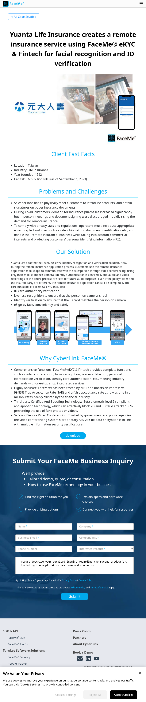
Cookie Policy (86, 580)
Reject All (95, 694)
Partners (79, 638)
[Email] (80, 658)
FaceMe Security (19, 657)
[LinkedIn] (88, 658)
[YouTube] (96, 658)
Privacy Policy (69, 580)
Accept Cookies (123, 694)
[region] (73, 684)
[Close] (140, 673)
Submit (74, 596)
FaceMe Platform (19, 644)
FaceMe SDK (16, 638)
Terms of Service (99, 587)
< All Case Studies (23, 17)
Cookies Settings (65, 694)
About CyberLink (85, 644)
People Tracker (17, 663)
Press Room (82, 631)
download (73, 435)
